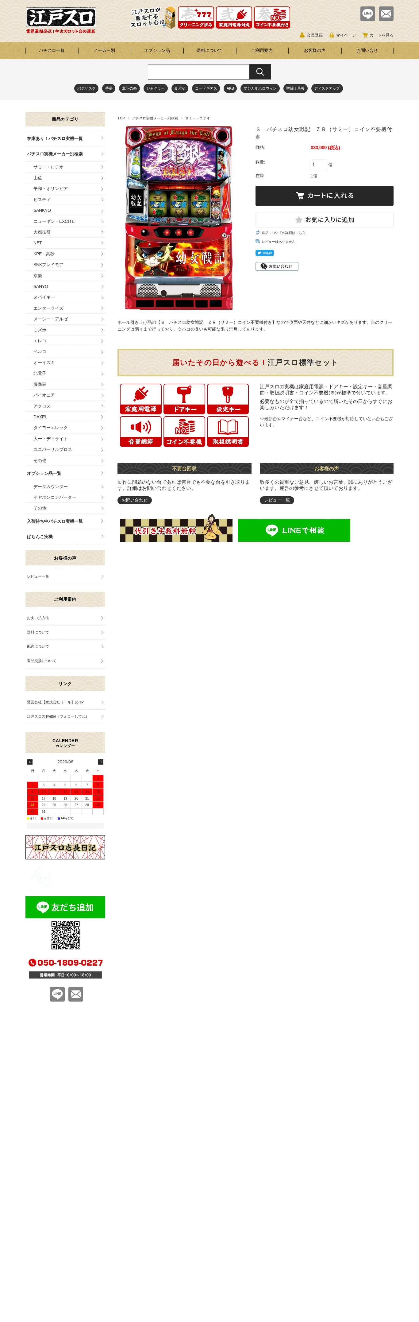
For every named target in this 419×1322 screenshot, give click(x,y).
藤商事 (39, 384)
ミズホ (39, 330)
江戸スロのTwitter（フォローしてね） (58, 716)
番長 (109, 88)
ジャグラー (155, 88)
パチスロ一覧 (52, 50)
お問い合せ (367, 50)
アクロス (42, 406)
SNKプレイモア (48, 264)
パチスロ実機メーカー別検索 (155, 118)
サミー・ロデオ (197, 118)
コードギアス (206, 88)
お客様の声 (314, 50)
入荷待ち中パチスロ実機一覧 (55, 521)
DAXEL (40, 416)
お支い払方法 (38, 618)
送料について (209, 50)
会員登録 (315, 35)
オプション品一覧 (44, 473)
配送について (38, 646)
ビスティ (42, 199)
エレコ (39, 340)
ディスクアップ (327, 88)
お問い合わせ (135, 500)
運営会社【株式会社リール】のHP (55, 702)
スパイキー (44, 297)
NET (37, 242)
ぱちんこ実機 (40, 536)
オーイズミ (44, 362)
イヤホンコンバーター (54, 497)
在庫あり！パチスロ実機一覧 (55, 138)
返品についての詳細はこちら (284, 233)
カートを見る (382, 35)
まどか (179, 88)
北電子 (39, 373)
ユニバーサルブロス (52, 449)
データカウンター (50, 486)
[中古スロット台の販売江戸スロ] (61, 31)
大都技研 (42, 232)
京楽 (37, 275)
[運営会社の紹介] (65, 887)
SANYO (40, 286)
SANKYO (42, 210)
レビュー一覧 (277, 500)
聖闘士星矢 (295, 88)
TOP (121, 118)
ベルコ (39, 351)
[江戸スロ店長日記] (65, 857)
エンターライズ (48, 308)
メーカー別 (104, 50)
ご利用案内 (262, 50)
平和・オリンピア (50, 188)
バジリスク (86, 88)
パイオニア (44, 395)
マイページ (346, 35)
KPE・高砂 (44, 253)
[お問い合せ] (386, 19)
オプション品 (157, 50)
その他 (39, 460)
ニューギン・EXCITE (54, 221)
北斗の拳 (129, 88)
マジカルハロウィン (260, 88)
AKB (230, 88)
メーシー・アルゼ (50, 318)
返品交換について (41, 661)
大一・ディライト (50, 438)
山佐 (37, 177)
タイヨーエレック (50, 427)
